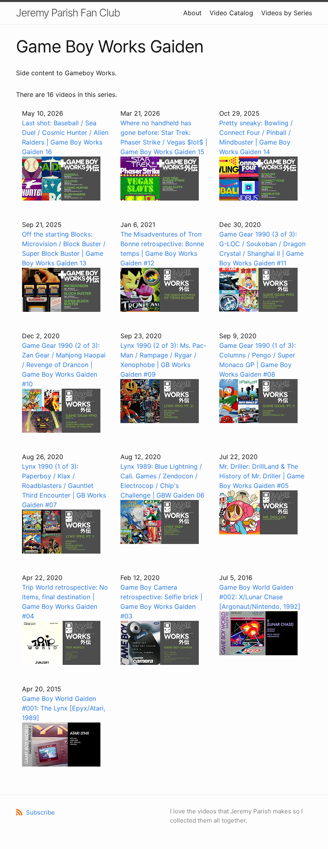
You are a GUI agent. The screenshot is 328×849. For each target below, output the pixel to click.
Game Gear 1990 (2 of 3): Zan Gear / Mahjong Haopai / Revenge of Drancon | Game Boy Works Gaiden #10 (64, 364)
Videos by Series (286, 13)
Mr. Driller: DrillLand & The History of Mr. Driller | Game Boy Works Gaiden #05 (261, 476)
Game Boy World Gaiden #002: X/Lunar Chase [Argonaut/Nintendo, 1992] (259, 596)
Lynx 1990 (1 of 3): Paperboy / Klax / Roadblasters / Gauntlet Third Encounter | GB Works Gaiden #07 (64, 485)
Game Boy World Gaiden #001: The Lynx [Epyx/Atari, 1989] (63, 708)
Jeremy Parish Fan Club (68, 12)
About (192, 13)
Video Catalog (231, 13)
